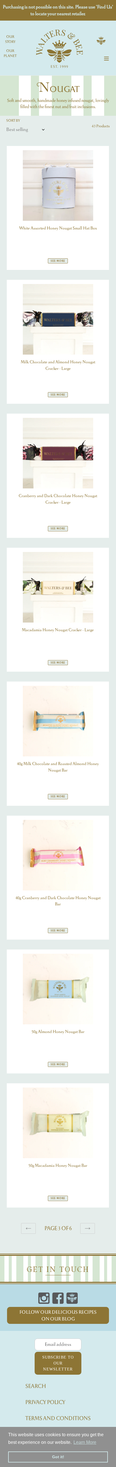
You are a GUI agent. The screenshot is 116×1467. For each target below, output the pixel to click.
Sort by (13, 120)
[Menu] (106, 58)
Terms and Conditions (58, 1418)
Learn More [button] (84, 1442)
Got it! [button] (58, 1457)
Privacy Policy (45, 1402)
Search (35, 1386)
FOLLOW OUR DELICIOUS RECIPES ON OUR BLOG (58, 1315)
